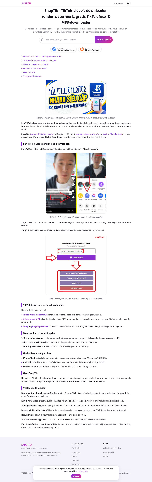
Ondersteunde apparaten (34, 68)
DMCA (105, 456)
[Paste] (42, 40)
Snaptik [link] (26, 3)
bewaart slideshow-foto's (87, 134)
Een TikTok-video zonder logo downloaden (42, 56)
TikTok (74, 456)
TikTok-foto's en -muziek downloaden (40, 60)
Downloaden (104, 40)
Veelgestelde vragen (32, 76)
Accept (76, 476)
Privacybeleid (108, 452)
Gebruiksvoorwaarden (112, 448)
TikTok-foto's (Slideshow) (35, 314)
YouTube (75, 460)
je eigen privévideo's (40, 326)
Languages (118, 3)
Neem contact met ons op (120, 473)
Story (25, 326)
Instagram (76, 452)
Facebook (75, 448)
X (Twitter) (76, 464)
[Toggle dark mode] (128, 3)
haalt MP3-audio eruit (112, 134)
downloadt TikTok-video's (41, 134)
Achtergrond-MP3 (31, 319)
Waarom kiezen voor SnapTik (36, 64)
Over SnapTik (29, 72)
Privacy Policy (83, 471)
